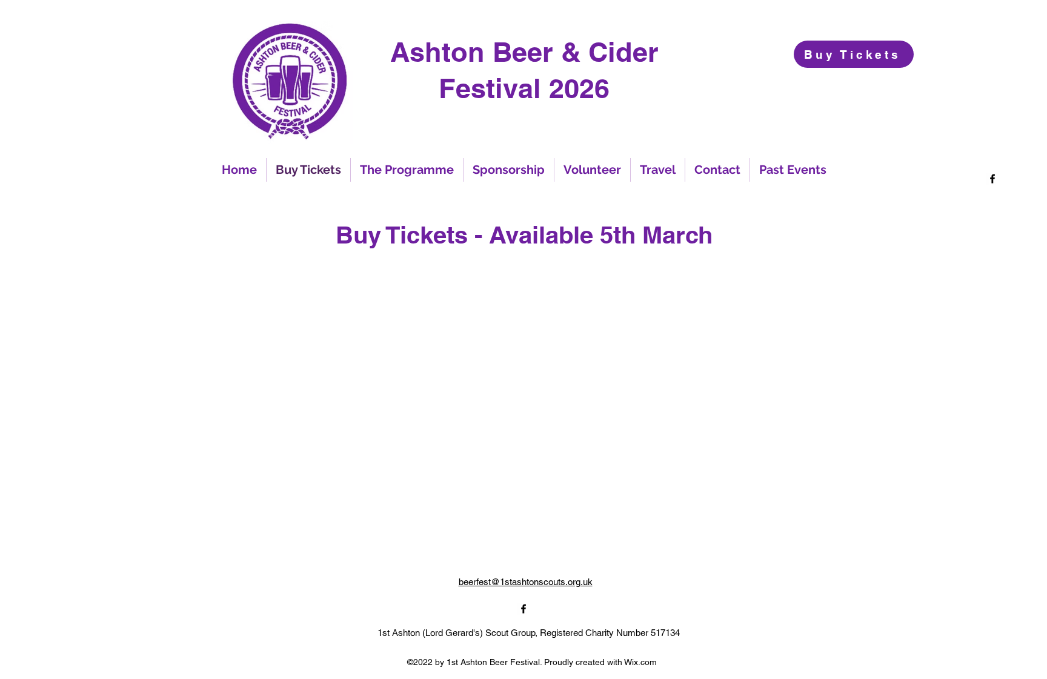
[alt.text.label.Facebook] (992, 179)
